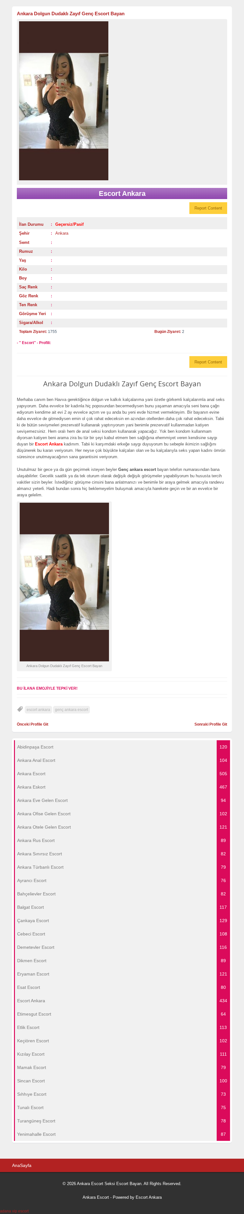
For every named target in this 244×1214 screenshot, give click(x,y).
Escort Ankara (149, 1197)
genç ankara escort (71, 709)
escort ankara (38, 709)
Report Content (208, 208)
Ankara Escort (96, 1197)
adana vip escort (14, 1211)
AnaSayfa (21, 1165)
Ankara (61, 233)
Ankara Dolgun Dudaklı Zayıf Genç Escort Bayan (71, 13)
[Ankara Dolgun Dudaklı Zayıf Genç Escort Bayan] (122, 100)
